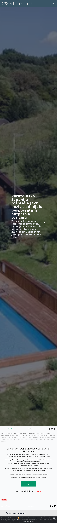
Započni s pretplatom (28, 484)
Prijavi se (38, 491)
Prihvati (32, 521)
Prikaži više (26, 521)
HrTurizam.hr (8, 506)
